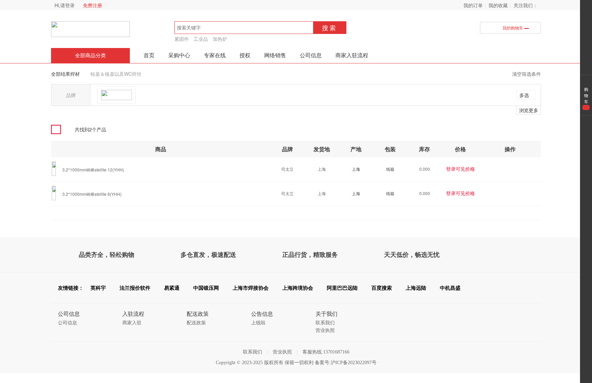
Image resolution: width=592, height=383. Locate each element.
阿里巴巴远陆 (342, 288)
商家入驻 (131, 322)
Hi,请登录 (64, 5)
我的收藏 (498, 5)
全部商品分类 (90, 55)
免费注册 (92, 5)
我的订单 (473, 5)
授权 (244, 55)
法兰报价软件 (135, 288)
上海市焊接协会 (251, 288)
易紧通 (172, 288)
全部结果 (60, 73)
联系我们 (325, 322)
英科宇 (98, 288)
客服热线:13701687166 (326, 352)
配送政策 (196, 322)
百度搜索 (381, 288)
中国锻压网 (206, 288)
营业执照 (325, 330)
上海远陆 (416, 288)
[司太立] (116, 95)
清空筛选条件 (526, 73)
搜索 (329, 27)
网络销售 (275, 55)
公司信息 (311, 55)
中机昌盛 (450, 288)
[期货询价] (502, 169)
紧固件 (181, 39)
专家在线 (215, 55)
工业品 (201, 39)
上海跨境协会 (297, 288)
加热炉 (220, 39)
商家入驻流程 (351, 55)
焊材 (75, 73)
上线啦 (258, 322)
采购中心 (179, 55)
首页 (149, 55)
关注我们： (526, 5)
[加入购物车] (515, 169)
